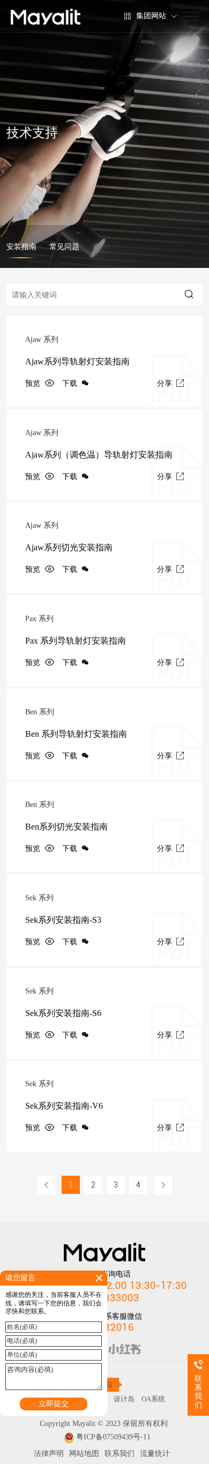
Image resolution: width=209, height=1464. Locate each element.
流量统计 (155, 1454)
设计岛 (124, 1399)
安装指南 (21, 247)
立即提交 (54, 1404)
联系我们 (119, 1454)
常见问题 (64, 247)
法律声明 (49, 1454)
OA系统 (153, 1399)
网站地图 (84, 1454)
